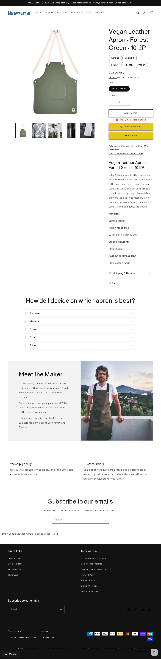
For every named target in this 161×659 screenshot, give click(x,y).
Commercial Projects (91, 563)
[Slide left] (11, 130)
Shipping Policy (89, 586)
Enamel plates (15, 563)
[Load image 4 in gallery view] (71, 130)
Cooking (129, 58)
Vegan (141, 65)
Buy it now (131, 135)
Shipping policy (126, 648)
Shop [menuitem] (47, 12)
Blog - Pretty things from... (95, 558)
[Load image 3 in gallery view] (55, 130)
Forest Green (119, 88)
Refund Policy (88, 575)
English (46, 637)
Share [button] (115, 283)
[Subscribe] (105, 520)
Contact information (144, 648)
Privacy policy (95, 648)
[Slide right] (98, 130)
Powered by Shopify (64, 648)
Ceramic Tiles (14, 558)
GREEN (114, 65)
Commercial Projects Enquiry (96, 569)
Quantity (113, 95)
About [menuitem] (89, 12)
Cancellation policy (145, 651)
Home (3, 534)
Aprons (115, 58)
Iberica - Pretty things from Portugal (40, 648)
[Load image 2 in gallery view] (39, 130)
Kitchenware (14, 569)
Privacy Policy (88, 580)
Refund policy (81, 648)
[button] (137, 12)
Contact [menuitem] (99, 12)
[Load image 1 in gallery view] (23, 130)
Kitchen (128, 65)
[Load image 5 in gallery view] (87, 130)
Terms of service (110, 648)
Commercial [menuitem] (76, 12)
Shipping (113, 77)
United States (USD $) (21, 637)
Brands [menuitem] (60, 12)
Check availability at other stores (126, 153)
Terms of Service (90, 591)
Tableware (13, 575)
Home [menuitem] (38, 12)
